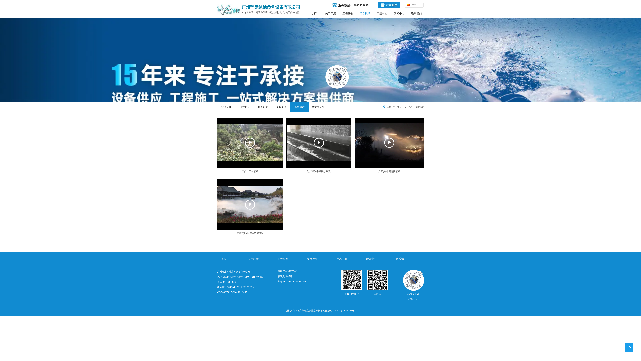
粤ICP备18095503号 (344, 310)
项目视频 (409, 107)
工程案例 (282, 258)
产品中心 (342, 258)
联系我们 (401, 258)
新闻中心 (371, 258)
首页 (399, 107)
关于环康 (253, 258)
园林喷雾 (420, 107)
